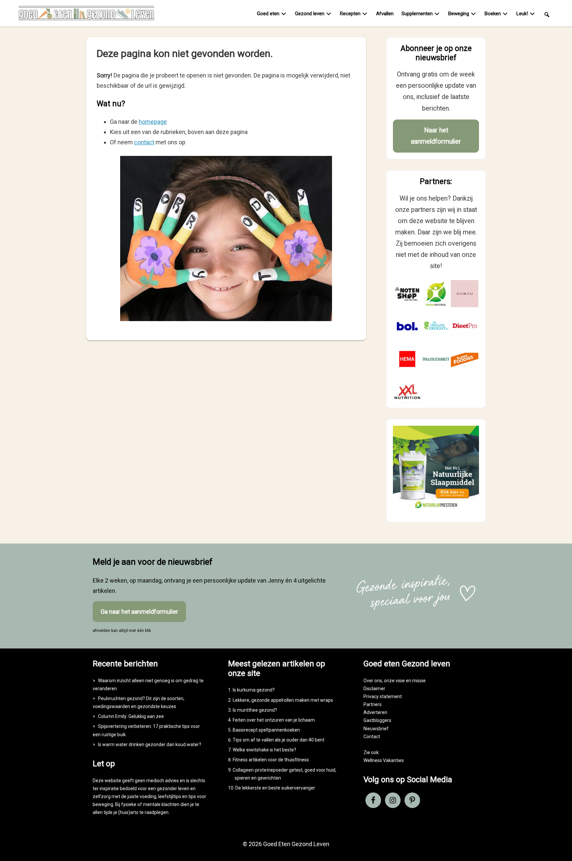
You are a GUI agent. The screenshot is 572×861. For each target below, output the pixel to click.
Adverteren (375, 712)
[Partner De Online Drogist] (436, 326)
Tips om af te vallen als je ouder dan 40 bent (278, 739)
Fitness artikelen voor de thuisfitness (271, 759)
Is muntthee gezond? (255, 710)
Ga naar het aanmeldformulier (139, 611)
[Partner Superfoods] (464, 359)
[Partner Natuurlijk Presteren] (436, 293)
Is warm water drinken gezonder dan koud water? (149, 744)
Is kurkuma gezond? (254, 690)
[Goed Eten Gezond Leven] (86, 14)
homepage (153, 121)
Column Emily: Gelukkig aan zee (131, 716)
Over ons (372, 680)
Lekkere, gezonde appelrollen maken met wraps (283, 700)
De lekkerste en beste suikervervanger (275, 787)
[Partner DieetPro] (464, 326)
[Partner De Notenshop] (407, 293)
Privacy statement (382, 696)
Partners (372, 704)
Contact (371, 736)
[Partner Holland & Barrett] (436, 359)
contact (144, 142)
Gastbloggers (377, 720)
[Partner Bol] (407, 326)
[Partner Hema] (407, 359)
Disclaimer (374, 688)
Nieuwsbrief (376, 728)
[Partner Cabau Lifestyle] (464, 293)
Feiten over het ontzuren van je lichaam (274, 720)
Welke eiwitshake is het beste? (264, 749)
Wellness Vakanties (383, 760)
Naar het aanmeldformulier (436, 135)
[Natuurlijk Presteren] (436, 509)
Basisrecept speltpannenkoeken (266, 730)
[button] (546, 14)
